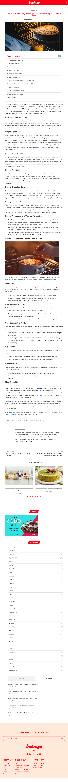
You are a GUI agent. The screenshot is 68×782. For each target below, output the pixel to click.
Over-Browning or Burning (17, 90)
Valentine (36, 656)
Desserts (36, 590)
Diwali (36, 594)
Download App (38, 767)
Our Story (6, 763)
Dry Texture (12, 97)
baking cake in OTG (11, 420)
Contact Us (6, 765)
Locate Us (6, 767)
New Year (36, 630)
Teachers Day (36, 645)
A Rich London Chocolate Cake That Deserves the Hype (23, 691)
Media (5, 772)
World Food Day (36, 670)
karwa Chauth (36, 619)
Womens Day (36, 666)
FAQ (16, 763)
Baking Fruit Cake (14, 70)
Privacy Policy (19, 767)
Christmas (36, 583)
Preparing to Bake (14, 63)
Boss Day (36, 565)
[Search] (66, 2)
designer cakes (39, 395)
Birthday (36, 561)
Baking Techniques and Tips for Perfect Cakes (21, 80)
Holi (36, 616)
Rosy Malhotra (28, 19)
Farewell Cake (36, 597)
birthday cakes (43, 147)
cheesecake (36, 576)
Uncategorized (36, 652)
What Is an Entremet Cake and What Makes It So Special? (23, 684)
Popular (49, 678)
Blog (4, 770)
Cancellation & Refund (22, 765)
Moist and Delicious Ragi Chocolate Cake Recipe (21, 705)
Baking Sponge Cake (14, 67)
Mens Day (36, 623)
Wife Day (36, 663)
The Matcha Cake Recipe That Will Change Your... (49, 488)
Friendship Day (36, 608)
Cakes (36, 572)
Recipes (36, 641)
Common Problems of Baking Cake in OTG (21, 84)
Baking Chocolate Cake (15, 73)
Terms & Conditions (21, 770)
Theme (36, 648)
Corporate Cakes (38, 763)
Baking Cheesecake (14, 77)
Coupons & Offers (38, 765)
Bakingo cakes (16, 414)
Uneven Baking (14, 87)
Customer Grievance (22, 772)
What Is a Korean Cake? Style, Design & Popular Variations (23, 712)
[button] (7, 481)
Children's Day (36, 579)
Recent (21, 678)
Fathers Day (36, 601)
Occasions (36, 634)
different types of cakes (36, 420)
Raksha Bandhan (36, 637)
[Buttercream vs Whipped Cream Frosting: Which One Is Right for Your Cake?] (19, 475)
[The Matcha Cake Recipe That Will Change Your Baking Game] (49, 475)
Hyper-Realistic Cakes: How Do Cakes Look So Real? (22, 698)
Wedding (36, 659)
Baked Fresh (36, 550)
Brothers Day (36, 568)
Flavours (36, 605)
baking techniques (23, 420)
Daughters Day (36, 587)
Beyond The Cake (36, 558)
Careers (5, 774)
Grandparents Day (36, 612)
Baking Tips (36, 554)
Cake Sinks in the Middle (16, 94)
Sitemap (18, 774)
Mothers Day (36, 627)
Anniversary (36, 547)
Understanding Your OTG (16, 60)
